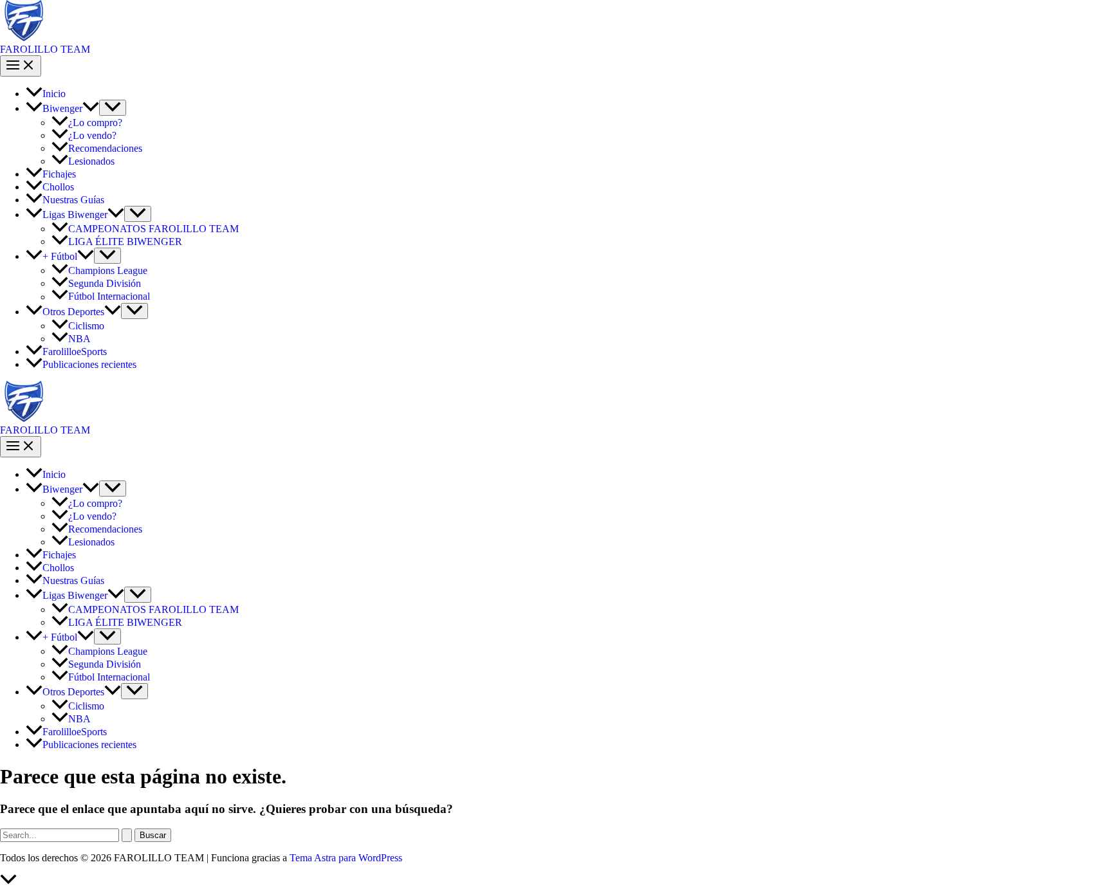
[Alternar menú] (112, 108)
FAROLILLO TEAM (45, 49)
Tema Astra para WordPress (346, 857)
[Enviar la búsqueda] (127, 835)
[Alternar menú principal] (20, 66)
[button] (90, 108)
